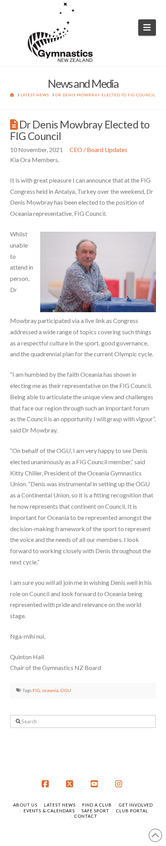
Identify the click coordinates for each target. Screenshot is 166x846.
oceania (50, 690)
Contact (85, 816)
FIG (36, 690)
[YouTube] (95, 784)
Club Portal (132, 810)
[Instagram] (119, 784)
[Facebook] (46, 784)
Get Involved (136, 804)
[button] (147, 27)
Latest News (60, 804)
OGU (65, 690)
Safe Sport (95, 810)
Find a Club (97, 804)
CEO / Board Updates (98, 149)
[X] (70, 784)
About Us (25, 804)
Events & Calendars (49, 810)
